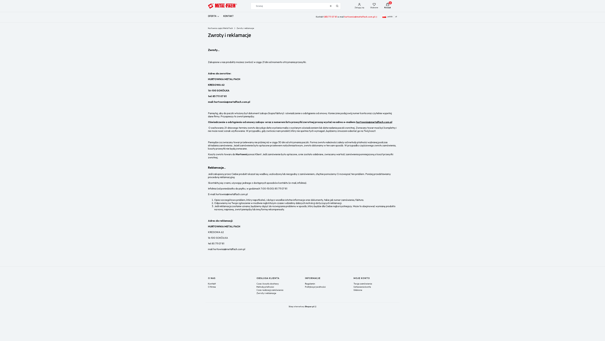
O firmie (212, 286)
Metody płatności (265, 286)
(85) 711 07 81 (330, 16)
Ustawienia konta (362, 286)
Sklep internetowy (301, 306)
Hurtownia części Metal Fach (220, 28)
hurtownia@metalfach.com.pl (359, 16)
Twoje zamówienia (363, 283)
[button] (337, 6)
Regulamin (310, 283)
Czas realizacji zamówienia (269, 290)
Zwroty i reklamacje (266, 293)
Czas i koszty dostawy (267, 283)
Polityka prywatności (315, 286)
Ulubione (358, 290)
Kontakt (212, 283)
